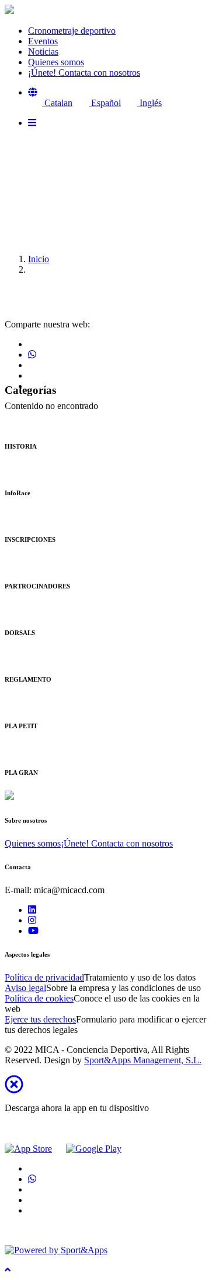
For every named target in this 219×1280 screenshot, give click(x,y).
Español (105, 103)
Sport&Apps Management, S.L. (142, 1060)
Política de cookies (39, 998)
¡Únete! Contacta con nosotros (117, 843)
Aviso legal (25, 988)
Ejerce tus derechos (40, 1019)
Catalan (57, 103)
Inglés (149, 103)
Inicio (38, 259)
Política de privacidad (44, 977)
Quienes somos (33, 843)
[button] (32, 92)
